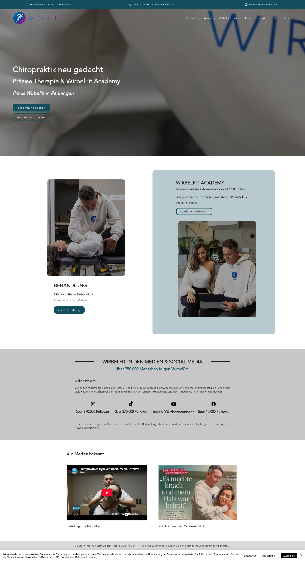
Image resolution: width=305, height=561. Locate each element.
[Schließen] (301, 555)
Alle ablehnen (269, 555)
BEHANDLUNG (70, 285)
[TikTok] (131, 404)
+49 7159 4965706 (164, 4)
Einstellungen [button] (250, 555)
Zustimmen (289, 555)
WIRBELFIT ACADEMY (200, 183)
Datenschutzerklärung (86, 557)
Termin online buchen (216, 545)
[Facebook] (213, 404)
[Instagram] (93, 404)
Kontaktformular (126, 545)
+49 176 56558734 (143, 4)
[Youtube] (173, 404)
